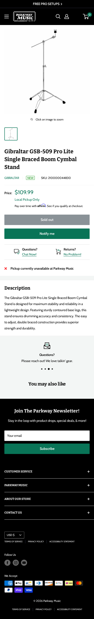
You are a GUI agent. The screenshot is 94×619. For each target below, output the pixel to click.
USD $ (10, 535)
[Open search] (58, 16)
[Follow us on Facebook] (7, 563)
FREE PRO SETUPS (45, 4)
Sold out (47, 220)
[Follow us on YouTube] (24, 563)
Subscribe (47, 449)
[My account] (66, 16)
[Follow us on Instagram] (16, 563)
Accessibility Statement (62, 541)
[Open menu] (6, 16)
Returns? (70, 249)
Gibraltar (11, 178)
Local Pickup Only (27, 200)
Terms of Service (13, 541)
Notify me (47, 234)
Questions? (29, 249)
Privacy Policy (36, 541)
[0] (86, 16)
